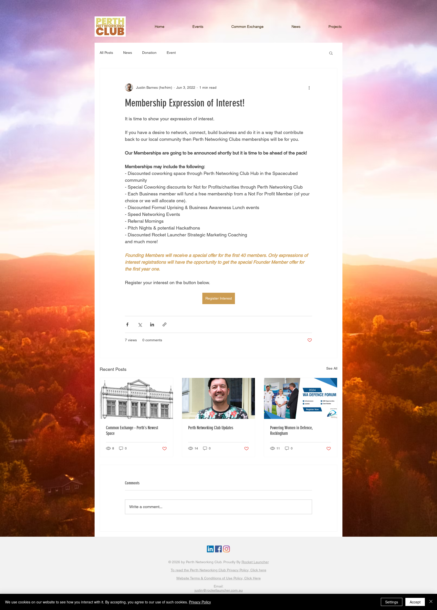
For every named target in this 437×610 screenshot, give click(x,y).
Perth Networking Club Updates (210, 428)
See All (331, 368)
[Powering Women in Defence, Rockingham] (300, 398)
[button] (345, 26)
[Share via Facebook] (127, 324)
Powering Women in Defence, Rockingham (291, 430)
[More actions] (309, 87)
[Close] (431, 602)
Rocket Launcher (255, 562)
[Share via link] (164, 324)
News (127, 53)
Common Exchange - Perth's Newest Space (132, 430)
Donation (149, 53)
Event (171, 53)
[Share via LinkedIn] (152, 324)
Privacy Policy (200, 601)
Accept (415, 601)
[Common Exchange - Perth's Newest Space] (136, 398)
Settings (391, 601)
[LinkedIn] (210, 549)
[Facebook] (218, 549)
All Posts (106, 53)
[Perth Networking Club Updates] (218, 398)
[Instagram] (226, 549)
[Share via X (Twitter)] (139, 324)
